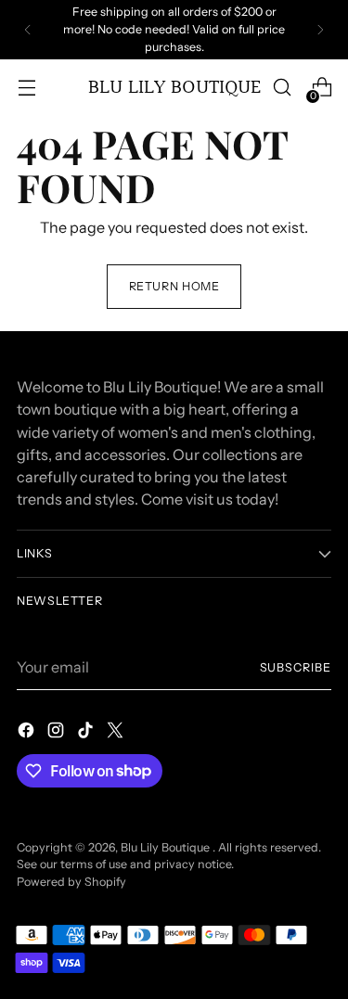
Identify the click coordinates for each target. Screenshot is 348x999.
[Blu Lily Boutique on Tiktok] (87, 733)
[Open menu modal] (26, 88)
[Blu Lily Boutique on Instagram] (57, 733)
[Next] (320, 29)
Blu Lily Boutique (167, 847)
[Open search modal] (282, 88)
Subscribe (295, 667)
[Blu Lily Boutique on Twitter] (117, 733)
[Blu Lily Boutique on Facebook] (28, 733)
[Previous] (27, 29)
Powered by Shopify (71, 882)
